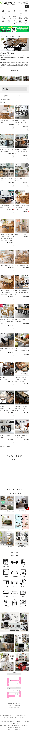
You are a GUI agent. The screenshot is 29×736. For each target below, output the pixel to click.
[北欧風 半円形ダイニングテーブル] (7, 112)
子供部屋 (20, 22)
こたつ (3, 22)
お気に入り (19, 3)
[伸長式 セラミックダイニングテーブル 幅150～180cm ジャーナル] (22, 112)
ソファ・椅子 (9, 13)
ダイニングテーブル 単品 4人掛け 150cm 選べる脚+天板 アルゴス (21, 292)
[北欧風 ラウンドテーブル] (22, 257)
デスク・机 (9, 18)
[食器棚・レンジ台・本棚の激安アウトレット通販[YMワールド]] (8, 3)
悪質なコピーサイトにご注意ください (15, 717)
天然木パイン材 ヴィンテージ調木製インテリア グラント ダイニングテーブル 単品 (7, 408)
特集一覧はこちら (14, 552)
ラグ (9, 22)
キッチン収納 (3, 13)
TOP (1, 36)
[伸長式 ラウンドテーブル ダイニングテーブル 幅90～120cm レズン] (7, 311)
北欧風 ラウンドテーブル (21, 265)
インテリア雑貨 (14, 23)
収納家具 (20, 13)
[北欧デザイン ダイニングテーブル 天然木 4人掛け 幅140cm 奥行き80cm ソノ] (7, 282)
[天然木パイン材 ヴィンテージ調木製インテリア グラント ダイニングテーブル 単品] (7, 397)
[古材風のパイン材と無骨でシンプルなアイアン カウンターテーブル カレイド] (22, 397)
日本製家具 (20, 18)
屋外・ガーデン (25, 23)
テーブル (14, 18)
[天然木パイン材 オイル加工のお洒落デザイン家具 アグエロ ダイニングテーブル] (22, 369)
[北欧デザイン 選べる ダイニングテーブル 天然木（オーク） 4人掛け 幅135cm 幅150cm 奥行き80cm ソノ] (7, 226)
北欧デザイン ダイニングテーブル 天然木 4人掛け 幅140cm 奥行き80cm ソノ (7, 292)
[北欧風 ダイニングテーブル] (22, 226)
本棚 (14, 13)
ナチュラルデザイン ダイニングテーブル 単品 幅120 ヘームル (22, 350)
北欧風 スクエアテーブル (6, 265)
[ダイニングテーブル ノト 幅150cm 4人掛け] (22, 311)
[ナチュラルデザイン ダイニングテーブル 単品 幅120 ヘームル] (22, 340)
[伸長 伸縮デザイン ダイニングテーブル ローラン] (7, 369)
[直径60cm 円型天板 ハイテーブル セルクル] (22, 426)
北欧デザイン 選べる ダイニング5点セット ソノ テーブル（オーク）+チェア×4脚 (22, 207)
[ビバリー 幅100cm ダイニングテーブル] (22, 170)
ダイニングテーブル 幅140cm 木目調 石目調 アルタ (21, 151)
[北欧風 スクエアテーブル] (7, 257)
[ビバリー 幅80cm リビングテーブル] (7, 170)
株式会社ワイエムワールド (14, 729)
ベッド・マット (25, 14)
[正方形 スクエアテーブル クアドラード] (7, 340)
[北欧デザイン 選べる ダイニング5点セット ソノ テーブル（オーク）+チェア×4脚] (22, 197)
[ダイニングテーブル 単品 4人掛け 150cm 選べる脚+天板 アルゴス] (22, 282)
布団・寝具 (26, 18)
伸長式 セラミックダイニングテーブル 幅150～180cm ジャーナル (22, 122)
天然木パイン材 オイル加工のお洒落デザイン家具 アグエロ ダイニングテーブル (22, 379)
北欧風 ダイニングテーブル (22, 234)
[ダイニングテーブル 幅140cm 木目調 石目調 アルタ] (22, 141)
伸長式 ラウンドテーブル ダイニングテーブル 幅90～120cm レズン (7, 321)
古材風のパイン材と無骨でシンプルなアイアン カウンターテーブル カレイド (22, 408)
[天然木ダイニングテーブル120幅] (7, 426)
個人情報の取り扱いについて (7, 715)
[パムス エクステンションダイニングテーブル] (7, 197)
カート (24, 3)
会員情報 (22, 3)
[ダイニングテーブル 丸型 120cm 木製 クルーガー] (7, 141)
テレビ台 (3, 18)
